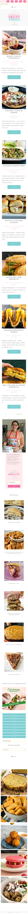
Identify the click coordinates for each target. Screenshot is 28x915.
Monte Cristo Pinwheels (14, 57)
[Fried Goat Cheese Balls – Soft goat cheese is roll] (14, 836)
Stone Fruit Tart (14, 583)
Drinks (14, 728)
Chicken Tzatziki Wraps (14, 111)
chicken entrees (6, 169)
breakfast (8, 335)
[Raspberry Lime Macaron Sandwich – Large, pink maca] (14, 863)
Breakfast (14, 714)
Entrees (14, 720)
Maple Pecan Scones (14, 522)
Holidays (14, 736)
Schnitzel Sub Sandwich (14, 278)
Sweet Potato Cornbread (14, 644)
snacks (21, 61)
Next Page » (19, 414)
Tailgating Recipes (14, 63)
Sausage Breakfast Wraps (14, 331)
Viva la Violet (17, 912)
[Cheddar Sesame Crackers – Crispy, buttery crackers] (14, 809)
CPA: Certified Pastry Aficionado (14, 17)
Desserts (14, 731)
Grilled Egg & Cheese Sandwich (14, 386)
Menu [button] (15, 756)
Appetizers (14, 717)
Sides (14, 725)
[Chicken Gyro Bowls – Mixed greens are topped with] (14, 890)
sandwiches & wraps (14, 61)
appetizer (6, 61)
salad (13, 169)
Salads (14, 722)
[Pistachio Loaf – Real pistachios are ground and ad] (14, 782)
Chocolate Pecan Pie (14, 674)
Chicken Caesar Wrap (14, 166)
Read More (14, 77)
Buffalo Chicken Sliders (14, 221)
